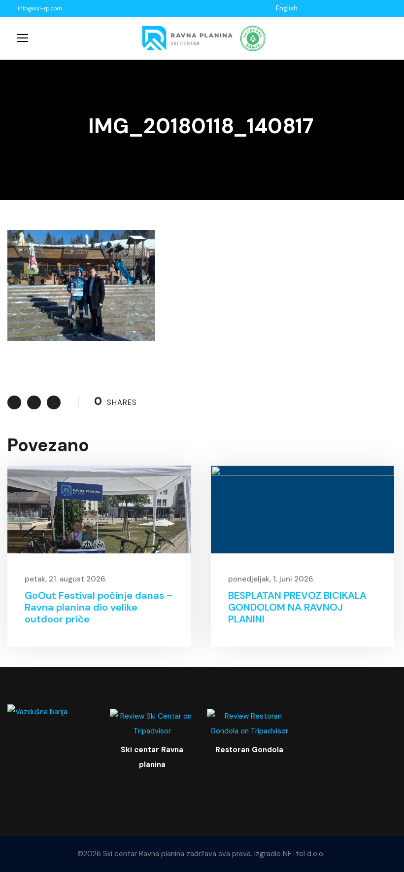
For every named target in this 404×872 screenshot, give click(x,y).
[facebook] (317, 8)
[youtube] (329, 8)
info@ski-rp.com (40, 8)
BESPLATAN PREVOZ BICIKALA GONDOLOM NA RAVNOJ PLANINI (297, 607)
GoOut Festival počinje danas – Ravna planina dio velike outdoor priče (99, 607)
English (287, 8)
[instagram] (341, 8)
